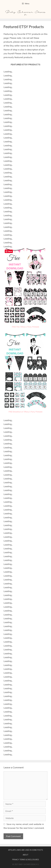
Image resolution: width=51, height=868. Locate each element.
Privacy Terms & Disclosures (25, 860)
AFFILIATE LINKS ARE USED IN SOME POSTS (25, 850)
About (25, 855)
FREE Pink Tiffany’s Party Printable (25, 327)
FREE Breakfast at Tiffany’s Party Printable (25, 412)
